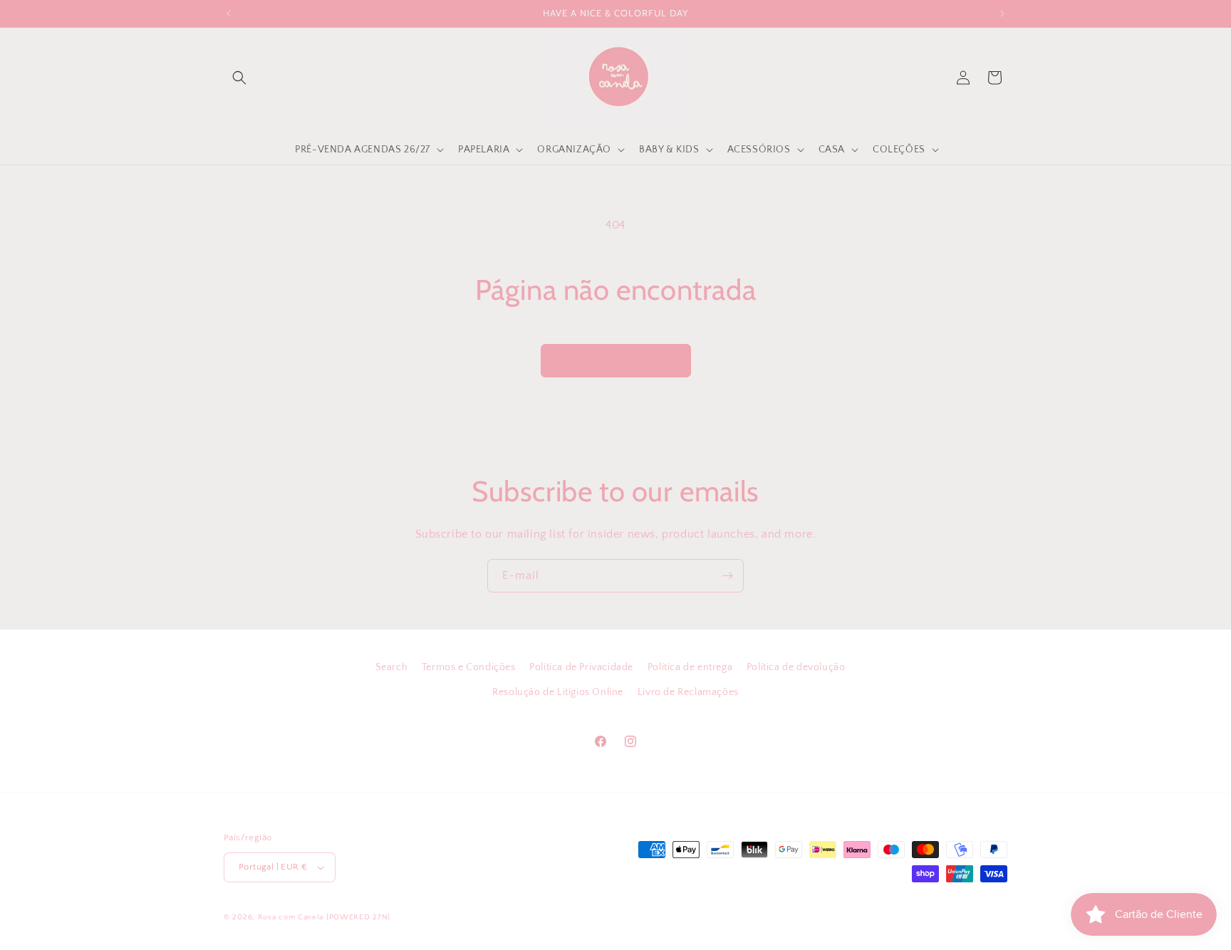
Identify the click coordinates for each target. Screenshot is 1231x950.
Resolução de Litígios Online (557, 692)
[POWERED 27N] (358, 917)
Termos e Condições (469, 667)
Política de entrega (690, 667)
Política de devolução (796, 667)
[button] (239, 77)
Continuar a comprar (616, 360)
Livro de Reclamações (688, 692)
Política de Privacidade (581, 667)
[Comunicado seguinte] (1002, 13)
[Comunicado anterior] (228, 13)
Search (391, 667)
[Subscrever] (727, 576)
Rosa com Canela (291, 917)
